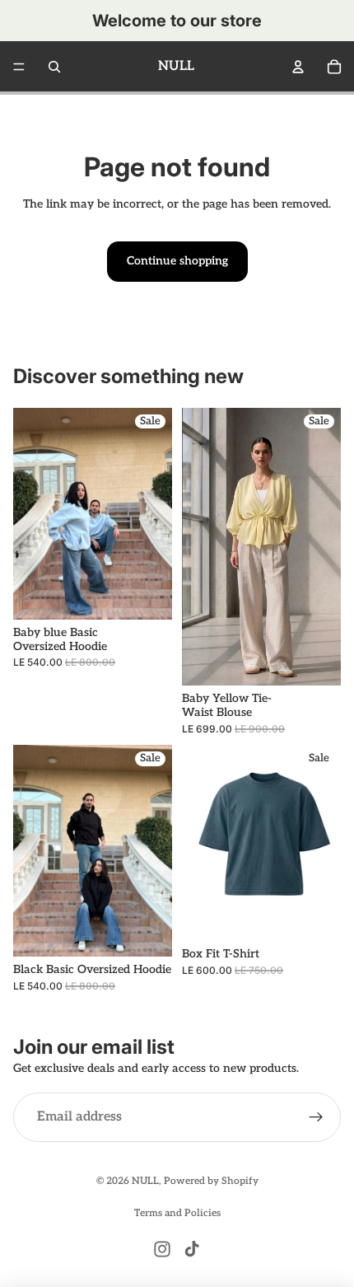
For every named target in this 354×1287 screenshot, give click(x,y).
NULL (145, 1181)
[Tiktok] (192, 1249)
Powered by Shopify (211, 1181)
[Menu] (19, 67)
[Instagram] (162, 1249)
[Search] (54, 67)
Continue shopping (177, 261)
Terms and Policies (177, 1213)
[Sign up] (316, 1117)
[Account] (298, 67)
